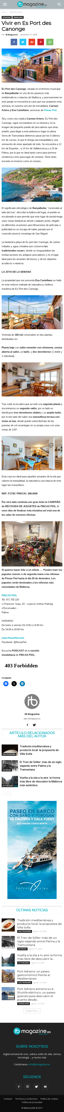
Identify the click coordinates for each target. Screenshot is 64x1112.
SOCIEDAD (7, 770)
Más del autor (32, 736)
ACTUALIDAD (7, 17)
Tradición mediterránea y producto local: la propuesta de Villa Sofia (39, 750)
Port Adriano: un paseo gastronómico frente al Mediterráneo (33, 975)
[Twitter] (35, 725)
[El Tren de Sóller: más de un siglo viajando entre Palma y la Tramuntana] (10, 765)
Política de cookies (49, 1098)
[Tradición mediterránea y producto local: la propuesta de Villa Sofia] (10, 750)
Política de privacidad (32, 1102)
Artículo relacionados (32, 733)
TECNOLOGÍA (23, 1003)
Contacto (8, 1098)
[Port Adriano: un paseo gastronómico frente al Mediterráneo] (8, 976)
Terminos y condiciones (26, 1098)
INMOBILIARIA (16, 12)
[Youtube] (45, 1087)
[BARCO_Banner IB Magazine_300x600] (32, 898)
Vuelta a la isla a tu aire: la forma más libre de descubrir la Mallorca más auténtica (41, 781)
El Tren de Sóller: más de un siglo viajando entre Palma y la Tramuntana (41, 765)
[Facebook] (28, 725)
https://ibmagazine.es (32, 719)
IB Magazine (12, 34)
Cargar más (30, 1010)
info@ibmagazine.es (39, 1064)
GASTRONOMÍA (9, 754)
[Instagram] (27, 1087)
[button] (59, 4)
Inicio (4, 12)
